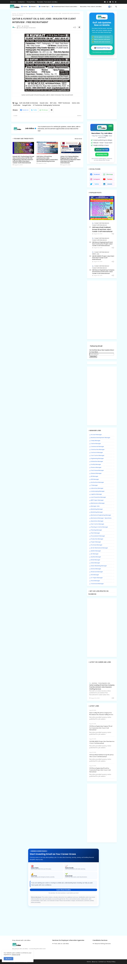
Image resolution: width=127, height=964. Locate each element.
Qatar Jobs (76, 103)
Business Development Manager (100, 437)
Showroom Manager (97, 572)
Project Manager (96, 542)
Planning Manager (96, 530)
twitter (97, 184)
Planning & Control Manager (99, 527)
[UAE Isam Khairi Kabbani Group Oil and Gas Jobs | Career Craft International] (101, 208)
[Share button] (51, 110)
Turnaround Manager (97, 583)
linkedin (109, 184)
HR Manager (94, 476)
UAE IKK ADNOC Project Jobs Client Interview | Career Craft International (103, 257)
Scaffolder (16, 105)
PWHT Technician (64, 103)
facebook (97, 174)
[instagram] (115, 2)
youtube (109, 179)
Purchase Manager (96, 545)
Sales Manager (95, 563)
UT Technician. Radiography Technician (29, 13)
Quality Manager (96, 557)
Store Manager (95, 580)
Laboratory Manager (97, 488)
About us (94, 962)
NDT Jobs (53, 103)
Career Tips (45, 6)
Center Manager (96, 443)
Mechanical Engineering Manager (101, 515)
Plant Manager (95, 533)
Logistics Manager (96, 494)
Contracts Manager (97, 452)
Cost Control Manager (97, 455)
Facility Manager (96, 464)
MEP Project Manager (97, 500)
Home (25, 6)
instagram (96, 179)
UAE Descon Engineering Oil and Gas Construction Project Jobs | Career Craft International (102, 243)
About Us (13, 2)
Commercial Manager (97, 446)
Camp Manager (95, 440)
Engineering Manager (97, 458)
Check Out (15, 955)
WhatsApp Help (102, 154)
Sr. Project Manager (97, 577)
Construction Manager (98, 449)
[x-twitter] (113, 2)
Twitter (35, 110)
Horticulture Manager (97, 482)
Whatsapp (45, 110)
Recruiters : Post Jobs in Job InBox (47, 2)
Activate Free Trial (102, 150)
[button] (116, 6)
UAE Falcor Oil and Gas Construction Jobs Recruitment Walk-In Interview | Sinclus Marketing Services (47, 159)
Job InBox (29, 128)
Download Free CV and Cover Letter (65, 6)
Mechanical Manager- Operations (101, 518)
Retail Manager (95, 560)
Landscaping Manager (98, 491)
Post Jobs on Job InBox (61, 944)
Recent (33, 6)
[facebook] (105, 2)
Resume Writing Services (103, 944)
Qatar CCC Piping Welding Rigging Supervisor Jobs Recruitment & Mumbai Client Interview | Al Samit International (70, 160)
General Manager (96, 473)
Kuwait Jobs (44, 103)
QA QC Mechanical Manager (99, 548)
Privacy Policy (31, 2)
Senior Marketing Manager (99, 566)
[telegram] (110, 2)
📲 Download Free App (102, 48)
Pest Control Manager (97, 524)
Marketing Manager (97, 509)
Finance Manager (96, 467)
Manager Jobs (95, 506)
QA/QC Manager (96, 551)
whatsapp (109, 174)
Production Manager (97, 539)
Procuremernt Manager (98, 536)
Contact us (21, 2)
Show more (78, 139)
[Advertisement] (47, 185)
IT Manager (94, 485)
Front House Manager (97, 470)
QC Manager (94, 554)
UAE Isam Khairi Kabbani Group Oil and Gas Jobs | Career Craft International (102, 229)
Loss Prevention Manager (98, 497)
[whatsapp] (107, 2)
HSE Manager (95, 479)
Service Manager (96, 569)
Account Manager (96, 434)
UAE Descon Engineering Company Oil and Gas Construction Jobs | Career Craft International (103, 271)
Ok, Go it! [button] (8, 959)
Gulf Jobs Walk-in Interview (28, 103)
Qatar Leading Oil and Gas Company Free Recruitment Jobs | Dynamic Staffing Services (101, 687)
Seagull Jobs (26, 105)
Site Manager (95, 574)
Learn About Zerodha (63, 890)
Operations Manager (97, 521)
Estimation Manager (97, 461)
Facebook (25, 110)
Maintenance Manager (98, 503)
